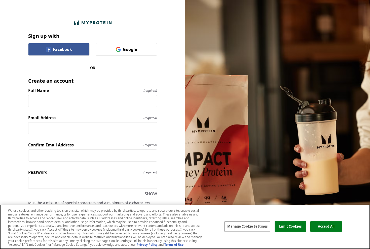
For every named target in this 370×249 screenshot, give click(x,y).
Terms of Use (173, 244)
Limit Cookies (290, 226)
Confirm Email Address (92, 144)
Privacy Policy (147, 244)
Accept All (326, 226)
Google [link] (130, 49)
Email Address (92, 117)
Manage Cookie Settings (247, 226)
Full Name (92, 90)
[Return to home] (92, 22)
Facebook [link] (62, 49)
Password (92, 172)
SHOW (151, 194)
